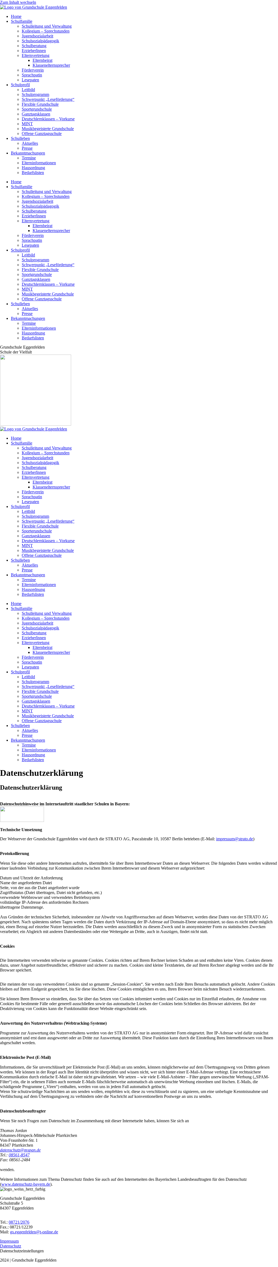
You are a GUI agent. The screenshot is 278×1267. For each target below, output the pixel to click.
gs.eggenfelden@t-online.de (34, 1232)
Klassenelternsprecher (51, 65)
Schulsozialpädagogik (40, 40)
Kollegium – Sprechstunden (46, 31)
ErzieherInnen (34, 50)
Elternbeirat (42, 60)
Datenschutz (10, 1246)
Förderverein (33, 70)
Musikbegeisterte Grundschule (48, 128)
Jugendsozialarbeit (37, 36)
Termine (29, 158)
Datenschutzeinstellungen (22, 1251)
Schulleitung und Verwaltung (47, 26)
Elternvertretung (35, 55)
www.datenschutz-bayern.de (25, 1184)
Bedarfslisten (33, 172)
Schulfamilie (21, 21)
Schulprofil (20, 84)
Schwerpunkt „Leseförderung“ (48, 99)
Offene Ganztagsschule (42, 133)
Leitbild (28, 89)
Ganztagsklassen (36, 114)
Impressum (9, 1241)
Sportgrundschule (37, 109)
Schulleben (20, 138)
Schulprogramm (35, 94)
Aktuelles (30, 143)
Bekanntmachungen (28, 153)
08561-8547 (19, 1155)
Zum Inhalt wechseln (18, 2)
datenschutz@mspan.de (20, 1150)
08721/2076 (19, 1222)
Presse (27, 148)
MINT (27, 123)
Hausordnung (33, 167)
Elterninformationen (39, 162)
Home (16, 16)
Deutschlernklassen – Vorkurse (48, 119)
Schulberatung (34, 45)
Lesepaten (30, 80)
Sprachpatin (32, 75)
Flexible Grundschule (40, 104)
